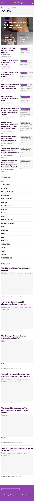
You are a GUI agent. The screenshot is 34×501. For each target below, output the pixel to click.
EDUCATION (5, 195)
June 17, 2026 (15, 330)
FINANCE (4, 209)
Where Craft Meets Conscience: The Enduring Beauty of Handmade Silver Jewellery (15, 25)
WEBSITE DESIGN (6, 258)
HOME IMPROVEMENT (8, 223)
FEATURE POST (26, 97)
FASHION (14, 7)
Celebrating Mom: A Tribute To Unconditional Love (9, 98)
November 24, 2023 (6, 68)
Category (8, 7)
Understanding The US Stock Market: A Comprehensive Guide (8, 139)
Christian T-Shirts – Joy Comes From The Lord (9, 39)
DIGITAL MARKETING (7, 192)
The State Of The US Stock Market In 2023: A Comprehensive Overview (10, 151)
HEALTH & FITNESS (7, 219)
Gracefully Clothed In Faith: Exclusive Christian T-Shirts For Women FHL (10, 86)
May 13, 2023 (5, 105)
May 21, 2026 (15, 476)
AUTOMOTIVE (5, 185)
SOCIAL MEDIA (5, 244)
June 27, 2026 (15, 296)
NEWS (3, 233)
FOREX (3, 216)
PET (2, 237)
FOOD (3, 212)
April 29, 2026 (15, 442)
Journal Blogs (17, 3)
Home (2, 7)
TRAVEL (3, 254)
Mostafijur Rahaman (8, 103)
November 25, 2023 (6, 56)
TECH (3, 251)
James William (6, 54)
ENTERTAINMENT (6, 199)
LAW (2, 226)
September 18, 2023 (6, 93)
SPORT (3, 247)
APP (2, 181)
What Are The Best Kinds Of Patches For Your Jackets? (9, 62)
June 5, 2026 (15, 368)
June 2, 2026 (15, 402)
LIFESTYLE (4, 230)
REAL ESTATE (5, 240)
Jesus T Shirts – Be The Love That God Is (24, 39)
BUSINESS (4, 188)
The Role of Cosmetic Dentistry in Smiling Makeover (8, 50)
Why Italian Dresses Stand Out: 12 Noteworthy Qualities (9, 74)
